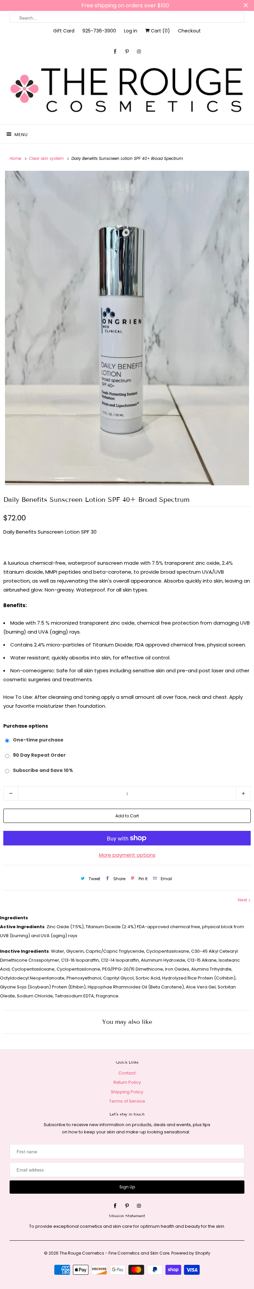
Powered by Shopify (190, 1253)
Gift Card (63, 30)
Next (243, 900)
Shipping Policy (127, 1092)
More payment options (127, 854)
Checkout (189, 30)
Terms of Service (127, 1101)
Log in (130, 30)
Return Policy (127, 1082)
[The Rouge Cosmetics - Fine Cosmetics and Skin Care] (127, 90)
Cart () (159, 30)
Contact (127, 1073)
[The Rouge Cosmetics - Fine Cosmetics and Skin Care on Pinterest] (127, 51)
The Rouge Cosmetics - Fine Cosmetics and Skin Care (114, 1253)
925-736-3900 (99, 30)
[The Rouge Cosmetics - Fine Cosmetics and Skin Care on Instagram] (139, 51)
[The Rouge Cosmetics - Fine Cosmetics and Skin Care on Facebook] (115, 51)
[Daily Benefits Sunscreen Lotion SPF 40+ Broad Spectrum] (127, 328)
